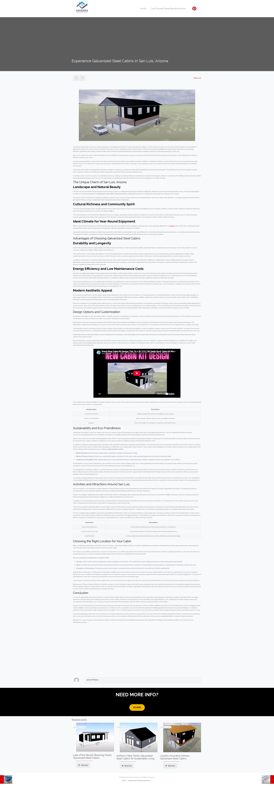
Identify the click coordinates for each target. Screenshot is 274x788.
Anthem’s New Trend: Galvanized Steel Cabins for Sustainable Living (135, 757)
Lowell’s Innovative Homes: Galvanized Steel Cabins (175, 757)
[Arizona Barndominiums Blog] (82, 7)
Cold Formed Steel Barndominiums (139, 780)
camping (171, 226)
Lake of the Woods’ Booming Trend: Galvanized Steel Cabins (92, 756)
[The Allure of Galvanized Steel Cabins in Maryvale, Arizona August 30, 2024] (6, 779)
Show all (198, 78)
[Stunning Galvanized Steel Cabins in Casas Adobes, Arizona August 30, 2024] (268, 779)
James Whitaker (92, 680)
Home (124, 780)
